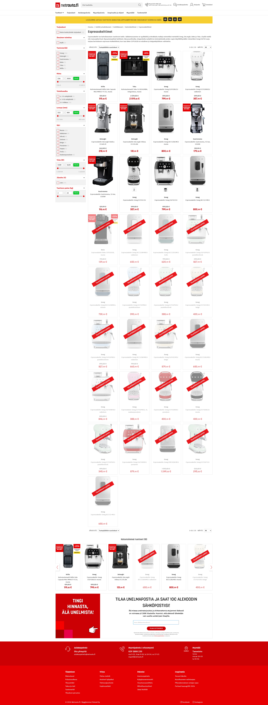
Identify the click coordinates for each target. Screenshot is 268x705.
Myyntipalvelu (99, 13)
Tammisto (197, 651)
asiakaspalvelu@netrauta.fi (84, 654)
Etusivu (91, 27)
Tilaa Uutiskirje (156, 628)
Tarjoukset (71, 13)
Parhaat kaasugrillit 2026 (185, 686)
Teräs (63, 152)
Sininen (63, 139)
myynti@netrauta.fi (135, 657)
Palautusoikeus (71, 679)
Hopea (63, 149)
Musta (63, 130)
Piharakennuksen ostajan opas (186, 683)
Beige (63, 143)
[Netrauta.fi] (66, 5)
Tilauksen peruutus (72, 693)
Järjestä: (93, 47)
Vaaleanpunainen (67, 155)
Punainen (64, 146)
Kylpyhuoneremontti (145, 679)
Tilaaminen (70, 672)
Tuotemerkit (142, 13)
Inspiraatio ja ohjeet (116, 13)
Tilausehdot (69, 683)
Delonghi (64, 56)
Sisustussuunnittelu (145, 683)
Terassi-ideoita (180, 676)
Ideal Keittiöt (142, 689)
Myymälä (196, 647)
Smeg (63, 53)
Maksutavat (69, 676)
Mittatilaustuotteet (144, 686)
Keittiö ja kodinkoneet (103, 27)
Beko (62, 62)
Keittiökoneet (118, 27)
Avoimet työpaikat (107, 679)
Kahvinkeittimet (131, 27)
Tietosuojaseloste (106, 683)
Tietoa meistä (105, 676)
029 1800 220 (135, 651)
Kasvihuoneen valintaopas (185, 679)
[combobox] (112, 5)
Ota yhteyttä (80, 651)
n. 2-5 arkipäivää (67, 96)
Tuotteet (58, 13)
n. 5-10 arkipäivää (67, 99)
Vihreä (63, 136)
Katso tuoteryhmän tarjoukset (71, 32)
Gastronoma (65, 59)
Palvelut (140, 672)
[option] (134, 189)
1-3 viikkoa (65, 102)
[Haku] (140, 5)
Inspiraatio (180, 672)
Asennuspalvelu (143, 676)
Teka (62, 65)
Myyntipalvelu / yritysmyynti (141, 647)
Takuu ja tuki (70, 686)
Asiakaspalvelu (84, 13)
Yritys (102, 672)
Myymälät (130, 13)
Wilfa (62, 68)
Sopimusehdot (105, 686)
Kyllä (62, 43)
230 (63, 183)
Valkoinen (64, 133)
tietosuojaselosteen (159, 636)
